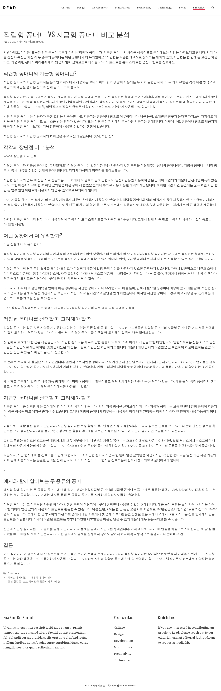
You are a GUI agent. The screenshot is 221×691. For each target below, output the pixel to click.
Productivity (144, 7)
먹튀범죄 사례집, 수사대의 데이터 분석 (30, 577)
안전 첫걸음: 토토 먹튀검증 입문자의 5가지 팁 (34, 581)
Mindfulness (122, 7)
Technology (165, 7)
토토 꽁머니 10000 (139, 367)
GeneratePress (127, 685)
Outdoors (13, 573)
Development (100, 7)
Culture (65, 7)
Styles (182, 7)
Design (81, 7)
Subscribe (199, 7)
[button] (213, 7)
